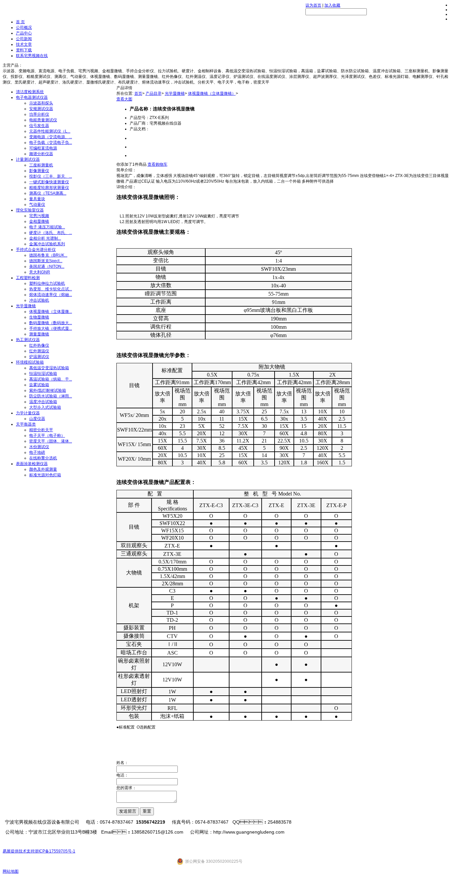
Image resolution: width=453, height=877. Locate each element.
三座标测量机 (41, 165)
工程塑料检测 (28, 277)
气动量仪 (37, 204)
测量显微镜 (39, 334)
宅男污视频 (39, 215)
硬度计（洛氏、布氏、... (50, 232)
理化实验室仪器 (30, 210)
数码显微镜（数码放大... (50, 323)
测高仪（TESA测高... (47, 193)
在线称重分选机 (43, 458)
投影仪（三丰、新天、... (50, 176)
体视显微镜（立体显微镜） (212, 93)
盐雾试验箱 (39, 384)
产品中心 (24, 33)
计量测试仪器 (28, 159)
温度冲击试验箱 (43, 401)
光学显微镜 (26, 306)
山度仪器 (37, 418)
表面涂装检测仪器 (32, 463)
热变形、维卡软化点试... (50, 289)
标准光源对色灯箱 (45, 475)
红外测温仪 (39, 351)
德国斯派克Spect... (45, 261)
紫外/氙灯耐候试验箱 (47, 390)
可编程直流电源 (43, 148)
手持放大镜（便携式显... (50, 328)
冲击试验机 (39, 300)
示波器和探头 (41, 103)
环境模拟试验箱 (30, 362)
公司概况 (24, 27)
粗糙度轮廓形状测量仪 (49, 187)
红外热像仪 (39, 345)
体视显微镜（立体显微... (50, 311)
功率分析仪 (39, 114)
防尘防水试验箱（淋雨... (50, 396)
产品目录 (154, 93)
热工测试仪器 (28, 339)
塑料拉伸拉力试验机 (47, 283)
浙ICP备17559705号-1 (54, 851)
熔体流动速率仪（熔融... (50, 294)
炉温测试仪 (39, 356)
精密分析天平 (41, 430)
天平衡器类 (26, 424)
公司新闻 (24, 38)
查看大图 (124, 99)
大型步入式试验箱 (45, 407)
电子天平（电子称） (47, 435)
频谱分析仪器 (41, 153)
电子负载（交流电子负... (50, 142)
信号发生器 (39, 125)
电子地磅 (37, 452)
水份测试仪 (39, 446)
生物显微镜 (39, 317)
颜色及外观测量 (43, 469)
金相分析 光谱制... (45, 238)
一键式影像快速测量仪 (49, 182)
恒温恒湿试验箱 (43, 373)
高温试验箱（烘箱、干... (50, 379)
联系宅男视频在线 (32, 55)
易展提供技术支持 (18, 851)
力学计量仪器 (28, 413)
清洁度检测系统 (30, 91)
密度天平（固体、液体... (50, 441)
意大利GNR (39, 272)
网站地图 (11, 871)
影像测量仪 (39, 170)
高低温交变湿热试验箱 (49, 368)
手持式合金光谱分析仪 (36, 249)
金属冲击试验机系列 (47, 244)
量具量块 (37, 199)
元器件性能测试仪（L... (49, 131)
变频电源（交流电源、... (50, 137)
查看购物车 (157, 164)
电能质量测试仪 (43, 120)
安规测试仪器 (41, 108)
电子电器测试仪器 (32, 97)
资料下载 (24, 50)
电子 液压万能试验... (47, 227)
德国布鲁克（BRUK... (48, 255)
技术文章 (24, 44)
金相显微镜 (39, 221)
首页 (138, 93)
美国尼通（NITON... (46, 266)
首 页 (20, 22)
